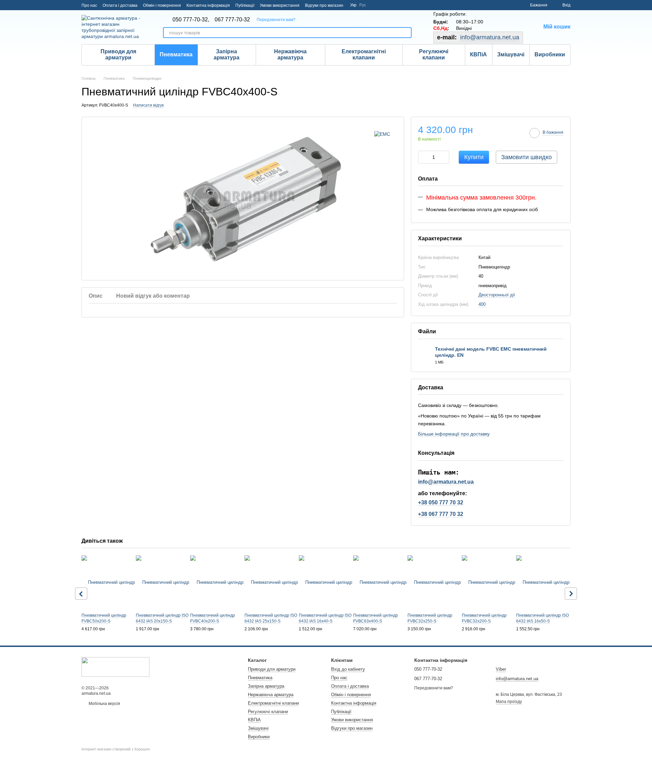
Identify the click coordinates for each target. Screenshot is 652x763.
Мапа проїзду (509, 701)
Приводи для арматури (118, 54)
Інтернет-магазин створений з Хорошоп (116, 749)
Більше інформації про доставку (454, 433)
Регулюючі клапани (433, 54)
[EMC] (382, 134)
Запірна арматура (226, 54)
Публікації (244, 5)
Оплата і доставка (120, 5)
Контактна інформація (208, 5)
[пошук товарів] (406, 32)
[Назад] (81, 594)
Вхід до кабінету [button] (348, 669)
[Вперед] (571, 594)
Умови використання (280, 5)
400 (482, 304)
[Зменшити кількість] (423, 157)
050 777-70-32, (191, 19)
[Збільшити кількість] (444, 157)
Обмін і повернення (162, 5)
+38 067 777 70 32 (440, 514)
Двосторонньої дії (496, 294)
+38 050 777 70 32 (440, 502)
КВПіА (478, 54)
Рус (362, 5)
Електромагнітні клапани (364, 54)
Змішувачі (510, 54)
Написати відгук (148, 105)
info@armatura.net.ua (489, 37)
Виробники (550, 54)
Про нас (89, 5)
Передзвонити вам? (276, 19)
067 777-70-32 (232, 19)
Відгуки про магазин (324, 5)
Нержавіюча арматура (290, 54)
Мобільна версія (104, 703)
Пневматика (176, 54)
